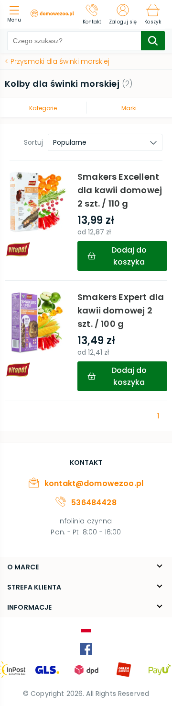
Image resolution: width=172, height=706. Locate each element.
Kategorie (43, 108)
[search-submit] (153, 40)
